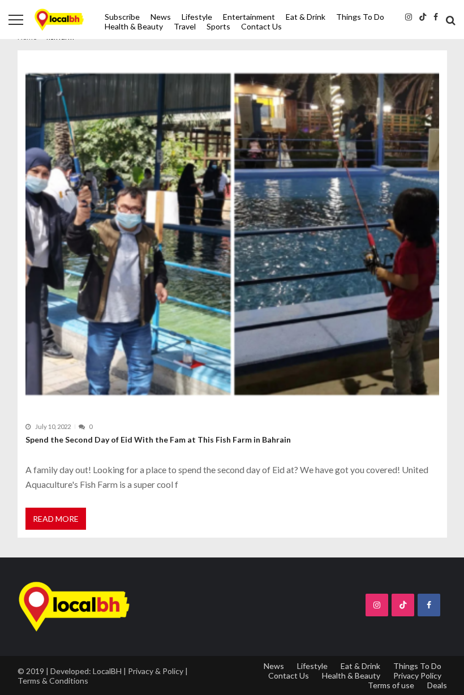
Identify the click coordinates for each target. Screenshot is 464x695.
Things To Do (360, 17)
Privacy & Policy (155, 671)
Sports (218, 26)
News (161, 17)
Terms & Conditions (53, 680)
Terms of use (391, 685)
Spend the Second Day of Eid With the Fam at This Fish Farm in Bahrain (158, 439)
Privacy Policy (417, 675)
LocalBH (107, 671)
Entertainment (249, 17)
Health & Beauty (134, 26)
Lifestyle (197, 17)
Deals (437, 685)
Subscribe (122, 17)
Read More (56, 519)
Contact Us (261, 26)
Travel (185, 26)
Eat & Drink (305, 17)
